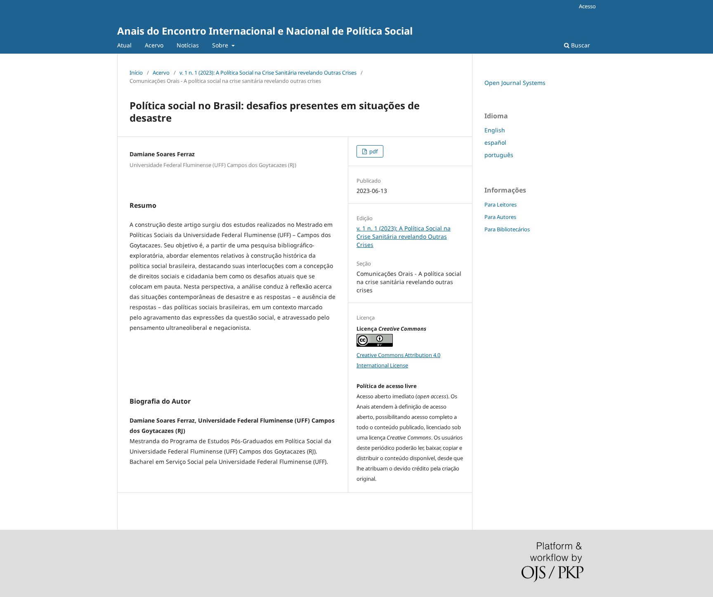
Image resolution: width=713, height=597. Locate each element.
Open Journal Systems (514, 83)
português (498, 155)
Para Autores (500, 217)
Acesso (587, 6)
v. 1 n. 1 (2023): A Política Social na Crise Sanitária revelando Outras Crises (267, 72)
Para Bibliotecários (507, 229)
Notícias (188, 45)
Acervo (154, 45)
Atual (124, 45)
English (494, 130)
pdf (373, 151)
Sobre (221, 45)
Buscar (579, 45)
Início (136, 72)
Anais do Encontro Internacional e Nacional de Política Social (265, 31)
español (495, 142)
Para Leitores (500, 204)
